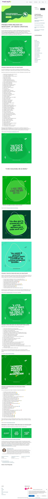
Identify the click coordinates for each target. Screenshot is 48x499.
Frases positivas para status (11, 422)
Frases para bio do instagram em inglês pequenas (39, 20)
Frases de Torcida (37, 49)
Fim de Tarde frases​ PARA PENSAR (25, 456)
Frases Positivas (36, 54)
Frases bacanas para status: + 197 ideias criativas (8, 462)
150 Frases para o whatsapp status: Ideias (39, 27)
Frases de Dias (36, 45)
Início (2, 490)
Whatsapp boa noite (9, 292)
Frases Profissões (37, 55)
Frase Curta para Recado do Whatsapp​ (38, 18)
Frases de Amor (36, 44)
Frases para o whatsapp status (12, 131)
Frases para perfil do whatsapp (9, 353)
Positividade (36, 60)
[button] (46, 489)
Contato (3, 489)
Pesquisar (35, 7)
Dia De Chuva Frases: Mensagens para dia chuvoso (39, 30)
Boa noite (35, 40)
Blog (2, 488)
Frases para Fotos (37, 51)
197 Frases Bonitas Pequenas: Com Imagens (7, 461)
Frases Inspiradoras (37, 50)
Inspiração (35, 58)
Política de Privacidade (37, 497)
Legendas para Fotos (37, 59)
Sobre (2, 493)
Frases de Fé (36, 46)
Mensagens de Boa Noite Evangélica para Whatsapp (12, 439)
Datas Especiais (36, 41)
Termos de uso (4, 494)
